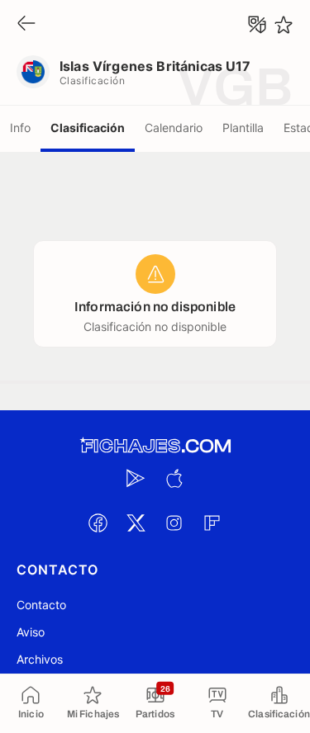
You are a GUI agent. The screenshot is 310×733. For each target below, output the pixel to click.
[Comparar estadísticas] (257, 25)
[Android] (136, 478)
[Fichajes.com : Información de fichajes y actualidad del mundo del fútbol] (155, 446)
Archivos (40, 659)
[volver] (26, 24)
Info (20, 128)
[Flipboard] (212, 522)
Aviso (31, 632)
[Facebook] (98, 522)
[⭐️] (283, 25)
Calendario (174, 128)
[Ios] (174, 478)
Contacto (41, 605)
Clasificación (87, 128)
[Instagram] (174, 522)
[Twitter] (136, 522)
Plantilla (243, 128)
